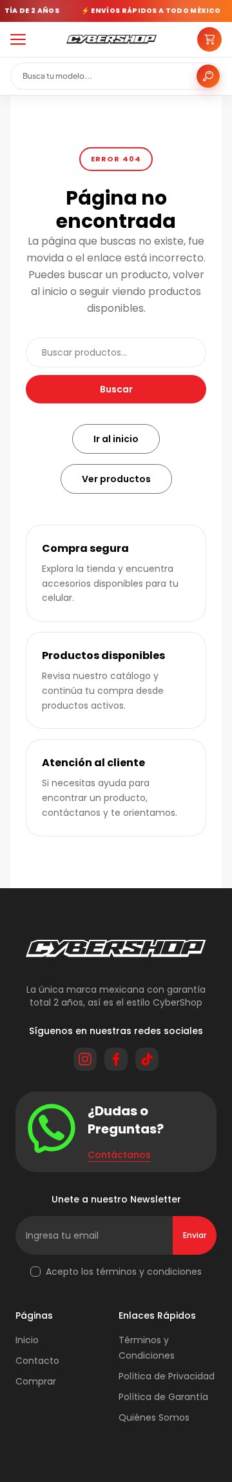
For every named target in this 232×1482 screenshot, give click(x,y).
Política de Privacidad (167, 1376)
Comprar (35, 1381)
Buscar (116, 389)
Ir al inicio (116, 438)
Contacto (37, 1360)
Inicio (27, 1340)
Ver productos (116, 478)
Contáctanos (119, 1154)
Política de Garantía (163, 1396)
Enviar (194, 1235)
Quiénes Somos (154, 1417)
